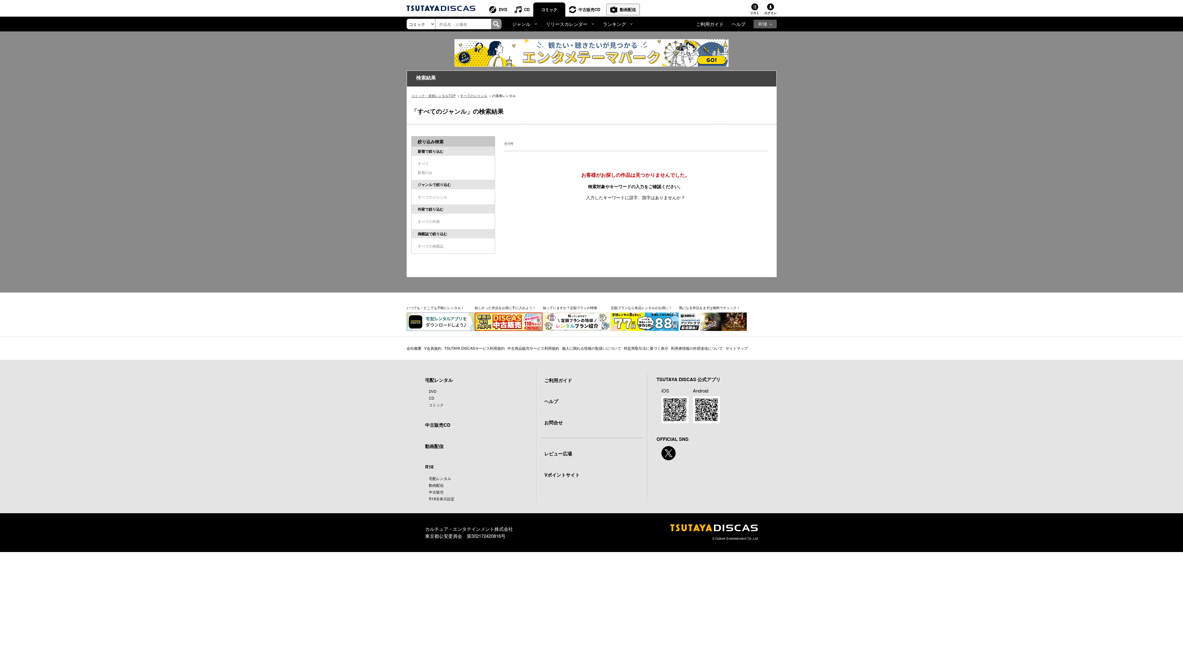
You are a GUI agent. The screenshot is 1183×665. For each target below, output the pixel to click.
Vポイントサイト (562, 474)
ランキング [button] (614, 24)
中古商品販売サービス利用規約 (533, 348)
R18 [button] (762, 24)
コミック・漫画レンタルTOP (433, 95)
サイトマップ (737, 348)
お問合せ (553, 422)
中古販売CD (589, 9)
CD (527, 9)
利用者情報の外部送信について (697, 348)
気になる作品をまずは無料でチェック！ (709, 307)
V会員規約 (432, 348)
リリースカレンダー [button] (566, 24)
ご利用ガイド (710, 24)
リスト (754, 13)
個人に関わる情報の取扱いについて (591, 348)
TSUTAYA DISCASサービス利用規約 (474, 348)
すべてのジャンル (473, 95)
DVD (503, 9)
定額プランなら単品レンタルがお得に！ (641, 307)
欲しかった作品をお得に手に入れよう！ (505, 307)
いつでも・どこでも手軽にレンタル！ (435, 307)
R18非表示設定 (441, 498)
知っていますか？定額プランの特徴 (570, 307)
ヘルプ (739, 24)
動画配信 (628, 9)
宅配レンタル (440, 478)
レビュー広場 (558, 453)
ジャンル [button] (521, 24)
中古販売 (436, 491)
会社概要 (414, 348)
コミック (549, 9)
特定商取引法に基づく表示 (646, 348)
